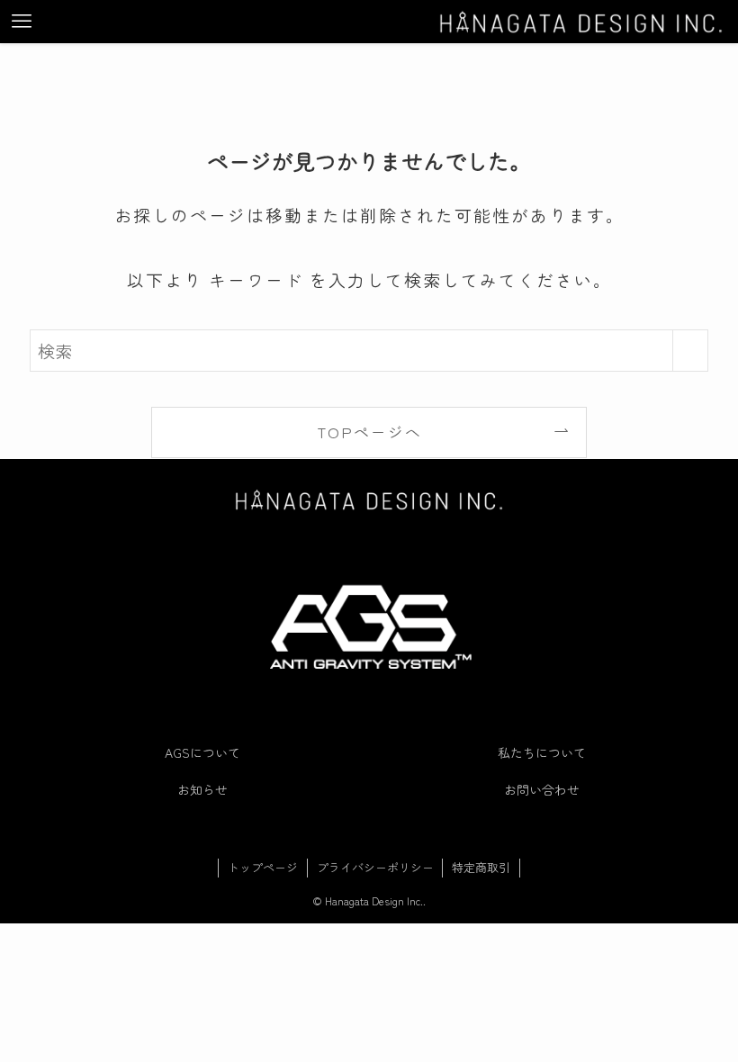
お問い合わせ (542, 789)
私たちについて (542, 752)
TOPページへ (369, 431)
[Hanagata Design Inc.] (580, 21)
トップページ (263, 867)
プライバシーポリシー (375, 867)
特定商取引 (481, 867)
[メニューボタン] (21, 21)
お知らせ (202, 789)
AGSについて (202, 752)
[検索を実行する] (690, 351)
